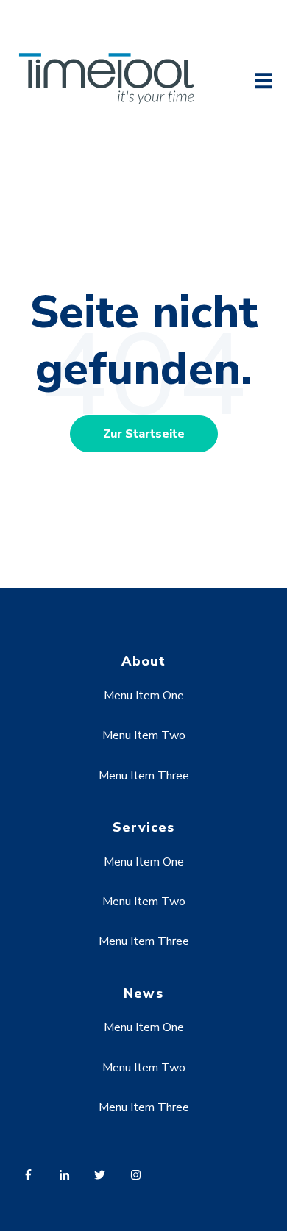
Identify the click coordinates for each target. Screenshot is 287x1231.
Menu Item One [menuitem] (144, 696)
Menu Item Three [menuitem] (144, 776)
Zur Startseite (144, 434)
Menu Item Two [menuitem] (143, 735)
